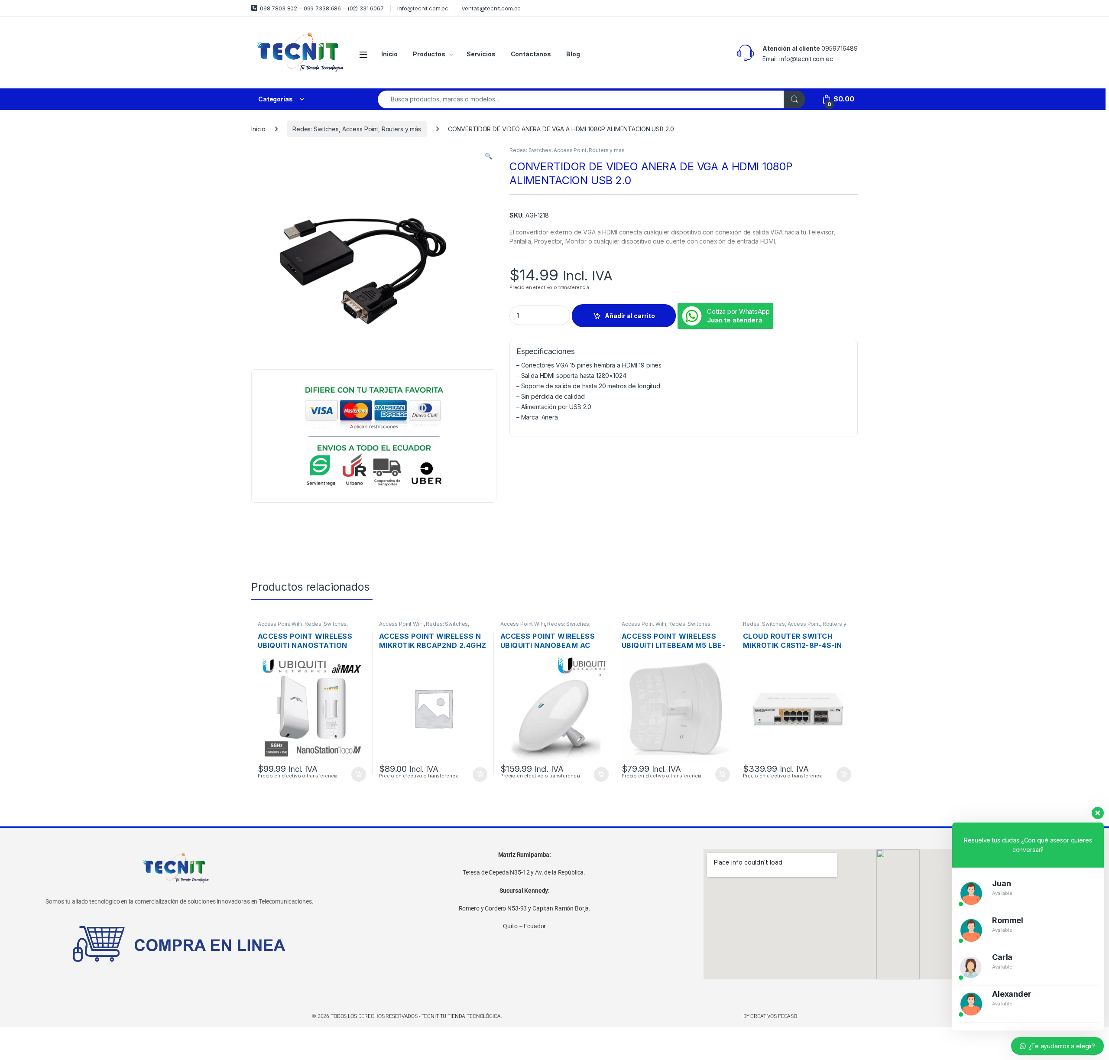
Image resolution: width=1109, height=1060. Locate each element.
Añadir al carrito (630, 315)
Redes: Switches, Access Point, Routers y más (356, 129)
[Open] (363, 54)
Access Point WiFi (280, 624)
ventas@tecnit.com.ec (491, 8)
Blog (573, 54)
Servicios (481, 54)
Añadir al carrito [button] (357, 774)
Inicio (389, 54)
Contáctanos (531, 54)
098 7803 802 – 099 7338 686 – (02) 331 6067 (322, 8)
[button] (488, 156)
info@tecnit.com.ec (422, 8)
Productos (429, 54)
